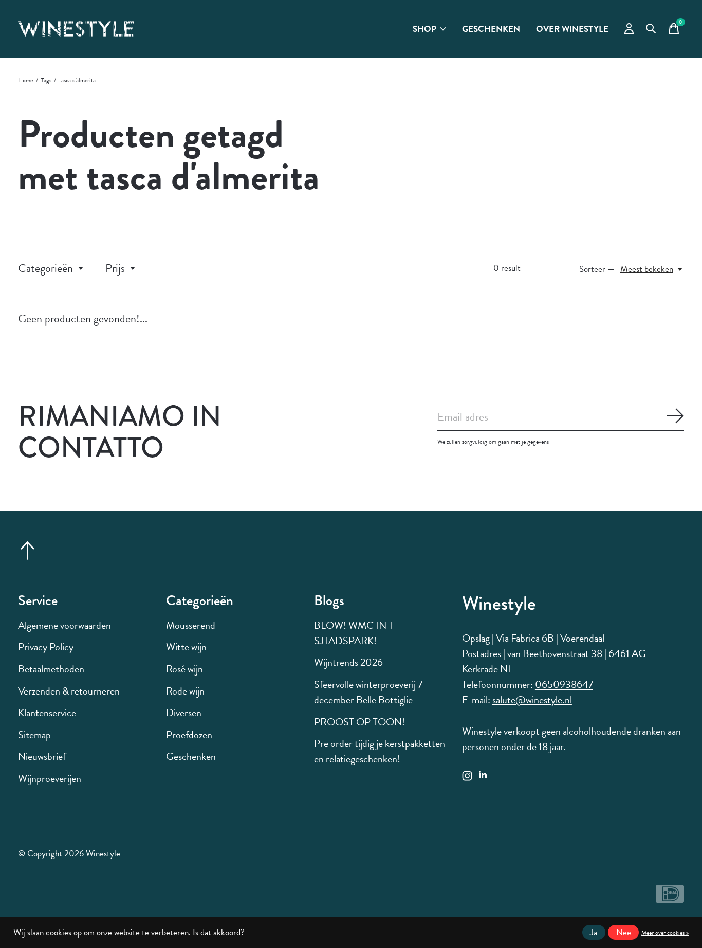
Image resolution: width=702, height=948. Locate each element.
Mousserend (190, 625)
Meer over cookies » (665, 932)
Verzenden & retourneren (69, 691)
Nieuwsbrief (42, 756)
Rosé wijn (184, 669)
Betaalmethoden (51, 669)
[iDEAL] (670, 898)
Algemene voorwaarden (64, 625)
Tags (46, 80)
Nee (623, 932)
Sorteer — (597, 269)
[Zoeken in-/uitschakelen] (651, 29)
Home (25, 80)
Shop (424, 29)
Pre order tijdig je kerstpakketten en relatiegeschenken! (379, 751)
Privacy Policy (45, 646)
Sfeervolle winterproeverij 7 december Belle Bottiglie (368, 692)
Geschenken (491, 29)
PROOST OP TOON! (359, 722)
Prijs (115, 268)
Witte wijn (186, 646)
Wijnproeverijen (49, 778)
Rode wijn (185, 691)
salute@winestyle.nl (532, 699)
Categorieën (45, 268)
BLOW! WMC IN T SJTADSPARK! (354, 632)
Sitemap (34, 734)
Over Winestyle (572, 29)
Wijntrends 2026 (348, 662)
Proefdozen (189, 734)
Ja (593, 932)
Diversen (183, 712)
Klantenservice (47, 712)
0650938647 (564, 684)
